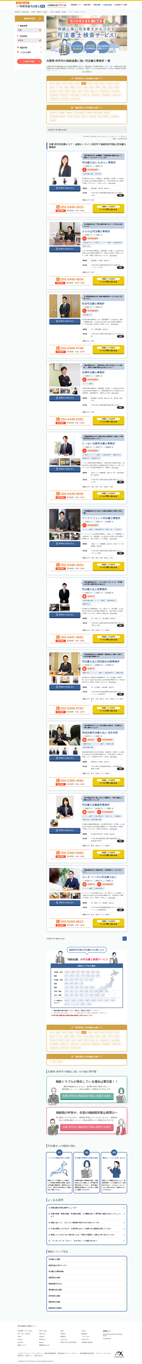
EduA (19, 1336)
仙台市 (67, 1004)
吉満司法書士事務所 (93, 372)
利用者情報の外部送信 (87, 1353)
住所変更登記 (115, 116)
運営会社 (21, 1355)
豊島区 (98, 880)
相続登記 (69, 112)
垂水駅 (60, 1061)
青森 (73, 972)
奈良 (81, 987)
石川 (86, 979)
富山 (81, 979)
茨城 (87, 976)
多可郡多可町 (85, 95)
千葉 (82, 976)
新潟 (66, 979)
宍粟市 (104, 87)
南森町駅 (108, 447)
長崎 (76, 995)
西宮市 (65, 83)
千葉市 (89, 1004)
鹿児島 (97, 995)
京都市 (107, 1000)
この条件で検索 (28, 61)
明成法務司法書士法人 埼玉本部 (100, 732)
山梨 (71, 979)
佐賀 (71, 995)
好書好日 (63, 1336)
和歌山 (92, 987)
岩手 (78, 972)
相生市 (74, 91)
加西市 (92, 87)
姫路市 (58, 83)
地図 (120, 195)
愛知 (66, 983)
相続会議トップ (75, 5)
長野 (76, 979)
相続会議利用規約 (50, 1353)
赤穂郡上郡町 (75, 95)
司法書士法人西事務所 (94, 589)
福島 (97, 972)
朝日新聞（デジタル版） (25, 1331)
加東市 (98, 87)
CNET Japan (43, 1331)
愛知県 (87, 808)
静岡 (71, 983)
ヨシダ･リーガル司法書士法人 (99, 877)
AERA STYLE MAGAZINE (68, 1342)
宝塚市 (90, 83)
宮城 (87, 972)
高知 (106, 991)
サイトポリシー (38, 1353)
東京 (66, 976)
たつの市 (59, 87)
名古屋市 (97, 808)
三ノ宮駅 (53, 1061)
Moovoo (20, 1339)
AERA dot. (42, 1339)
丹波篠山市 (53, 91)
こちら (94, 1013)
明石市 (103, 83)
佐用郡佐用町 (54, 99)
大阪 (66, 987)
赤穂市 (66, 87)
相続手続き (53, 112)
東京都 (87, 665)
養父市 (111, 87)
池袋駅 (108, 880)
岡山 (71, 991)
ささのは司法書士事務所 (96, 231)
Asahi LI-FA (85, 1339)
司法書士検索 (108, 5)
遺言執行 (84, 116)
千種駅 (109, 808)
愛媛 (101, 991)
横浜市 (67, 1000)
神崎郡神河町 (96, 95)
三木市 (79, 87)
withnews (20, 1342)
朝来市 (67, 91)
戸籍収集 (89, 112)
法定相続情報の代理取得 (57, 116)
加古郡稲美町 (116, 91)
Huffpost (41, 1336)
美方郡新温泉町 (75, 99)
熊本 (81, 995)
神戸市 (52, 83)
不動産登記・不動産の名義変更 (98, 116)
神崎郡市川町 (116, 95)
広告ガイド (29, 1355)
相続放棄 (62, 112)
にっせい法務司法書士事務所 (98, 443)
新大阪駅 (108, 592)
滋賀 (86, 987)
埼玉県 (87, 736)
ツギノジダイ (86, 1336)
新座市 (98, 736)
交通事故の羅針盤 (87, 1342)
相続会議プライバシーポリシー (68, 1353)
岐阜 (76, 983)
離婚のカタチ (22, 1345)
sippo (62, 1331)
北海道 (67, 972)
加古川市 (109, 83)
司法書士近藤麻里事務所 (96, 804)
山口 (76, 991)
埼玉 (78, 976)
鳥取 (81, 991)
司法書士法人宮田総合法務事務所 (101, 661)
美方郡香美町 (65, 99)
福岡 (66, 995)
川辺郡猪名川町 (104, 91)
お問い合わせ (38, 1355)
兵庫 (71, 987)
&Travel (27, 1334)
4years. (84, 1331)
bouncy (41, 1342)
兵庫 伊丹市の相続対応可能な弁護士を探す (87, 1095)
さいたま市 (75, 1004)
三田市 (117, 83)
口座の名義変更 (79, 112)
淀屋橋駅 (108, 521)
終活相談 (53, 120)
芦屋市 (96, 83)
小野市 (85, 87)
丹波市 (117, 87)
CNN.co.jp (42, 1334)
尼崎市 (71, 83)
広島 (66, 991)
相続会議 (84, 1334)
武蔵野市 (97, 665)
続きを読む (112, 183)
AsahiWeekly (107, 1338)
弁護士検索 (87, 5)
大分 (86, 995)
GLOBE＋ (63, 1334)
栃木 (92, 976)
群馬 (97, 976)
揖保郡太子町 (65, 95)
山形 (92, 972)
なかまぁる (63, 1339)
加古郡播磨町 (54, 95)
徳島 (96, 991)
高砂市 (52, 87)
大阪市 (98, 447)
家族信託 (107, 112)
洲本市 (87, 91)
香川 (91, 991)
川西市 (77, 83)
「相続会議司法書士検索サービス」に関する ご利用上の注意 (70, 1010)
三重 (81, 983)
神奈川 (72, 976)
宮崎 (91, 995)
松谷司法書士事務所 (93, 303)
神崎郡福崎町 (106, 95)
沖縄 (102, 995)
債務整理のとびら (44, 1345)
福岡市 (94, 1000)
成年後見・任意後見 (73, 116)
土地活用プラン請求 (121, 5)
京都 (76, 987)
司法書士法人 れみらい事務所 (99, 162)
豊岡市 (61, 91)
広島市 (113, 1000)
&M (19, 1334)
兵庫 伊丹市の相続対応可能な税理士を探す (87, 1127)
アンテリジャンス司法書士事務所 (101, 518)
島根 (86, 991)
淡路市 (80, 91)
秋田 (82, 972)
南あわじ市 (94, 91)
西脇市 (72, 87)
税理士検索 (97, 5)
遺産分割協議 (98, 112)
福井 (91, 979)
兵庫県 (87, 166)
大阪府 (87, 447)
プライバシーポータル (103, 1353)
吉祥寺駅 (108, 665)
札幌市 (88, 1000)
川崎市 (83, 1004)
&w (22, 1334)
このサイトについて (24, 1353)
